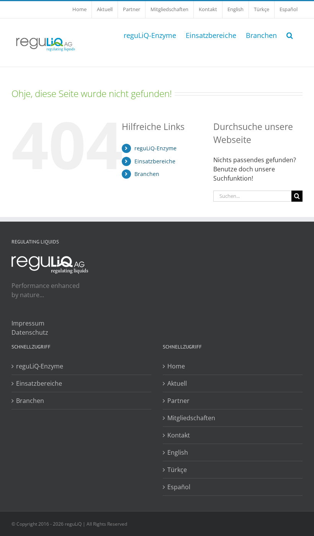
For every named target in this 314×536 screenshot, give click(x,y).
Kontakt (178, 435)
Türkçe (177, 469)
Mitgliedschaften (191, 418)
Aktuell (177, 383)
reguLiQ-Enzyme (155, 148)
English (177, 452)
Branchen (146, 174)
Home (176, 366)
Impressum (27, 323)
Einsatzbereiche (154, 161)
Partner (178, 400)
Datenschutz (29, 332)
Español (178, 487)
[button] (289, 34)
